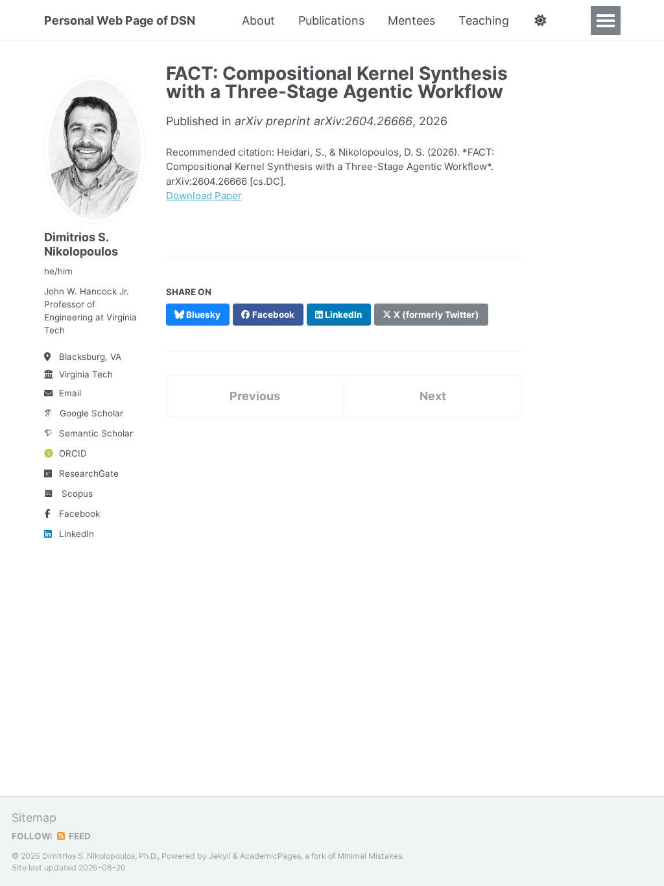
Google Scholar (91, 413)
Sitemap (34, 817)
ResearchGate (89, 473)
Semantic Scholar (96, 433)
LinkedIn (76, 534)
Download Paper (204, 195)
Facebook (79, 514)
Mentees (411, 20)
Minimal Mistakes (369, 856)
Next (433, 396)
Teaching (483, 20)
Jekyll (220, 856)
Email (70, 393)
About (258, 20)
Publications (331, 20)
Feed (79, 836)
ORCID (73, 453)
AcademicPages (270, 856)
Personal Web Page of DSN (119, 20)
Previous (255, 396)
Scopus (77, 493)
